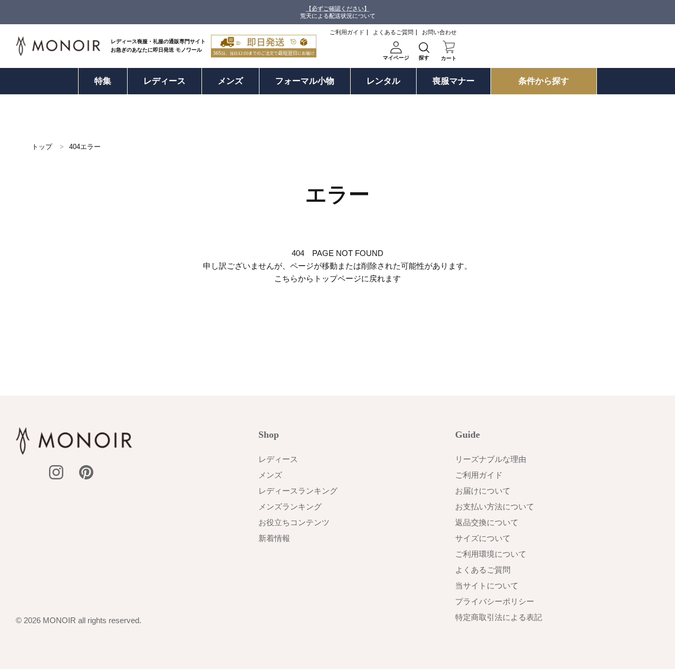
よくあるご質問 (393, 32)
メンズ (230, 80)
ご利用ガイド (347, 32)
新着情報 (274, 538)
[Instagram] (56, 472)
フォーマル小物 (304, 80)
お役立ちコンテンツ (294, 522)
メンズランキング (290, 506)
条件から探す (543, 80)
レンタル (383, 80)
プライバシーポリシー (494, 601)
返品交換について (486, 522)
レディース (164, 80)
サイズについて (482, 538)
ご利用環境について (490, 553)
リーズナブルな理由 (490, 459)
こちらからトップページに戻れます (337, 278)
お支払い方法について (494, 506)
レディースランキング (298, 490)
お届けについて (482, 490)
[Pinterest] (86, 472)
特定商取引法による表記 (498, 617)
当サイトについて (486, 585)
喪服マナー (453, 80)
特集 (102, 80)
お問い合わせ (439, 32)
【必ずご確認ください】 (338, 8)
